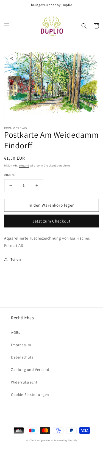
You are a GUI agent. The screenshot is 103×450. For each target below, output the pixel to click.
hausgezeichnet (44, 440)
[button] (7, 26)
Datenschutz (22, 357)
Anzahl (9, 174)
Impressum (21, 344)
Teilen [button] (15, 259)
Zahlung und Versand (30, 369)
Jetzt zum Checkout (51, 221)
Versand (24, 165)
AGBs (15, 332)
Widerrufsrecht (24, 382)
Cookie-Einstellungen (30, 394)
